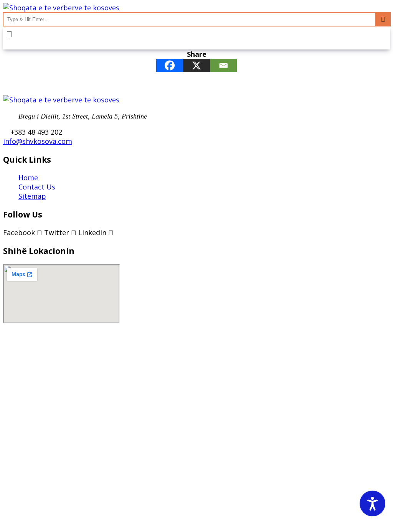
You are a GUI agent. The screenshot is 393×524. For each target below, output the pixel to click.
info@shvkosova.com (37, 141)
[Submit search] (382, 19)
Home (28, 177)
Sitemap (32, 196)
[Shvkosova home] (61, 7)
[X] (196, 65)
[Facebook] (169, 65)
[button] (196, 33)
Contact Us (36, 186)
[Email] (223, 65)
